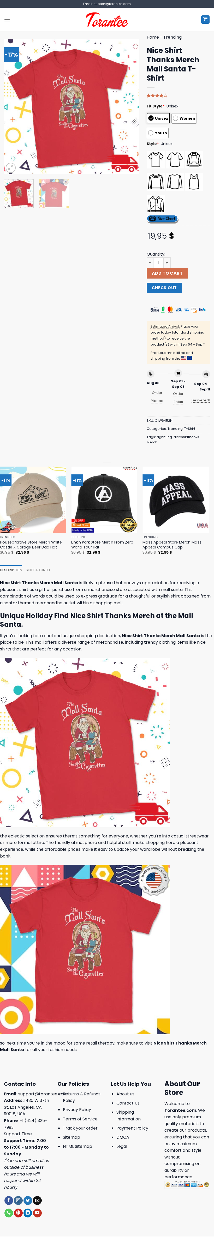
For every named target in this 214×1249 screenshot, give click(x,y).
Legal (121, 1146)
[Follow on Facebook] (8, 1200)
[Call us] (8, 1213)
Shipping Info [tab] (38, 570)
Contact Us (128, 1103)
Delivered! (201, 400)
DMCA (122, 1137)
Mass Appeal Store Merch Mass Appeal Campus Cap (171, 545)
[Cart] (205, 19)
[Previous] (13, 106)
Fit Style (156, 106)
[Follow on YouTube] (37, 1213)
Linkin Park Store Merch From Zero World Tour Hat (102, 545)
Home (153, 37)
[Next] (129, 106)
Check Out (164, 288)
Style (153, 143)
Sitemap (71, 1137)
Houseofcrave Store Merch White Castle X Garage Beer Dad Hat (31, 545)
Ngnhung (164, 437)
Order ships (178, 397)
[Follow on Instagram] (18, 1200)
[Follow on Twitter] (27, 1200)
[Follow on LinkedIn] (27, 1213)
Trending (172, 37)
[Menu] (7, 19)
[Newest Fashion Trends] (107, 19)
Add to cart (167, 273)
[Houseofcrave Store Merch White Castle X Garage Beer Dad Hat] (33, 500)
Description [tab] (11, 570)
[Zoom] (11, 168)
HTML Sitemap (77, 1146)
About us (125, 1094)
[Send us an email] (37, 1200)
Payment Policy (132, 1128)
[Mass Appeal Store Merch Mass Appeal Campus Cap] (175, 500)
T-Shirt (189, 428)
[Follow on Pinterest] (18, 1213)
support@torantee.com (43, 1094)
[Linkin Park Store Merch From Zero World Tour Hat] (104, 500)
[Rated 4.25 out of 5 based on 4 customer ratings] (178, 95)
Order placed (157, 396)
